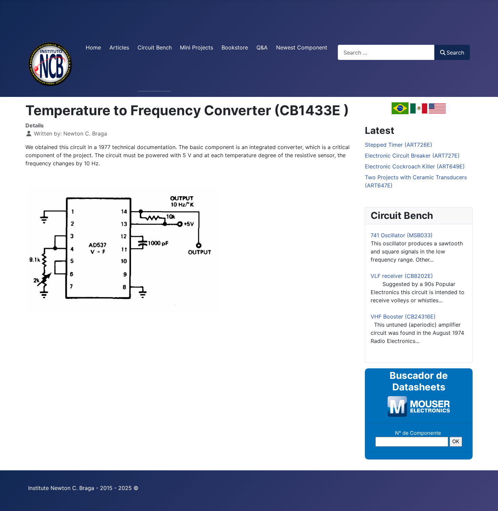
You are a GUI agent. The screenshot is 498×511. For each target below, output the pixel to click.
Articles (119, 47)
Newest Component (301, 47)
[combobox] (386, 52)
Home (93, 47)
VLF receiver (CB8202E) (402, 275)
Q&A (262, 47)
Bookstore (235, 47)
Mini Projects (196, 47)
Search (455, 52)
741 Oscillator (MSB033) (402, 235)
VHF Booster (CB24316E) (403, 316)
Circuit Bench (155, 47)
